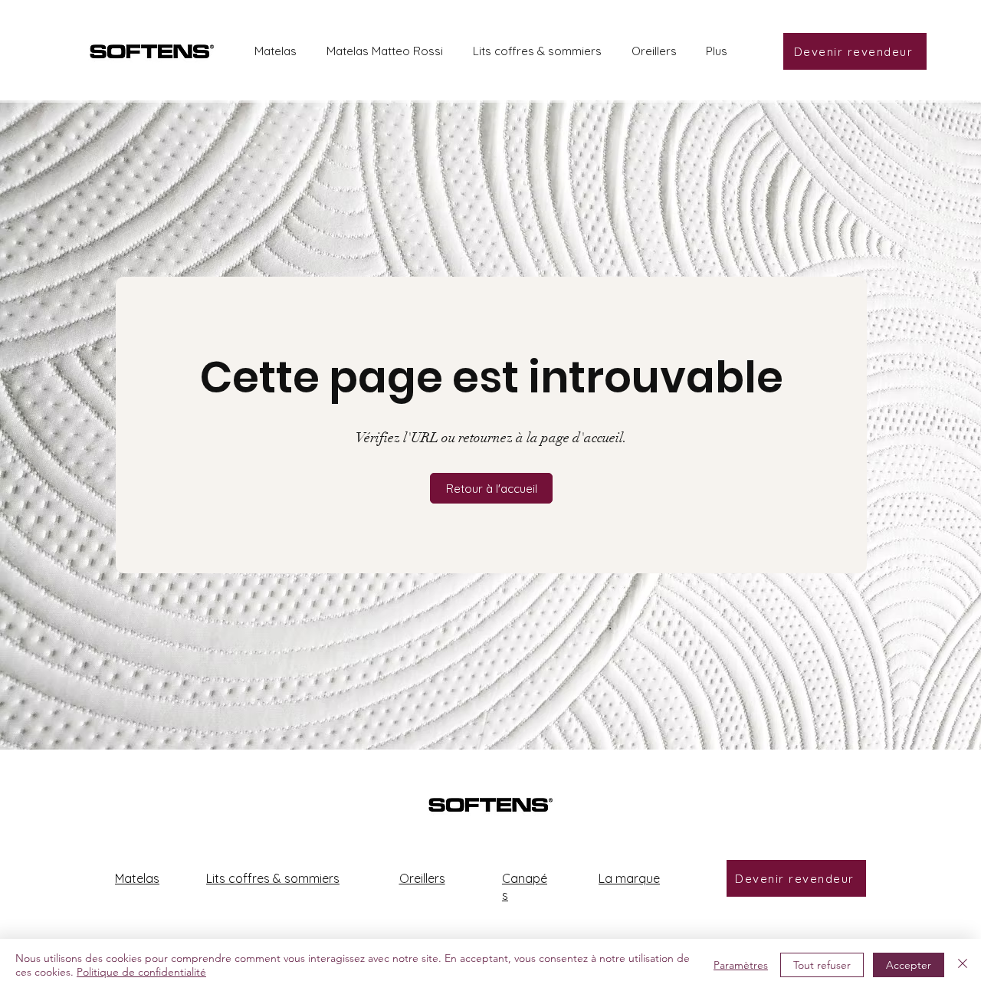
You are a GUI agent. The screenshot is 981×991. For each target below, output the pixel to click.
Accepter (908, 965)
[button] (491, 488)
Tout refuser (822, 965)
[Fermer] (962, 965)
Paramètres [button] (741, 965)
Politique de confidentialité (141, 972)
